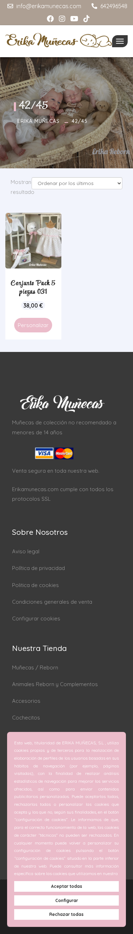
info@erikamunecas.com (48, 6)
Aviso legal (25, 551)
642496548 (113, 6)
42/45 (80, 121)
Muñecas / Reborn (35, 667)
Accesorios (26, 700)
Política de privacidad (38, 568)
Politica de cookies (35, 585)
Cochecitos (26, 717)
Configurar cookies (36, 618)
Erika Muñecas (38, 121)
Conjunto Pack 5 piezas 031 (33, 287)
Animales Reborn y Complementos (55, 684)
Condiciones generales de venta (52, 601)
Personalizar (33, 325)
